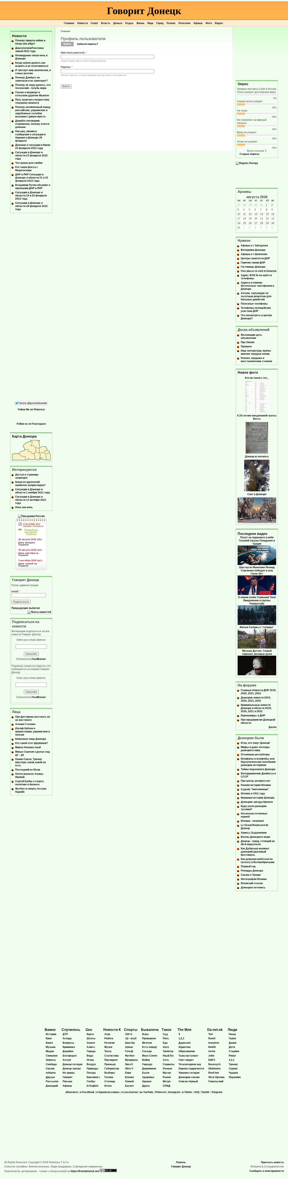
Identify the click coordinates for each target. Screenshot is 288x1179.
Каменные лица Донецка (30, 738)
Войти (67, 44)
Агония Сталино (25, 724)
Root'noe (213, 1072)
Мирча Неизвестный (28, 747)
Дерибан (68, 1051)
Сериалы (168, 1064)
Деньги (117, 23)
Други (145, 1085)
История (51, 1034)
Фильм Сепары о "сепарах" (257, 627)
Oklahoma (214, 1068)
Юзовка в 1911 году (253, 793)
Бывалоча (150, 1029)
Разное (171, 23)
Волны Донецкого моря (255, 836)
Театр (107, 1051)
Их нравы (69, 1072)
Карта (90, 1034)
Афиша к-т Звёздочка (254, 245)
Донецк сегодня (72, 1064)
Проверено (149, 1038)
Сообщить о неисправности (266, 1171)
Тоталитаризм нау (190, 1064)
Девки (232, 1042)
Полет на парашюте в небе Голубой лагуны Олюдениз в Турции (257, 540)
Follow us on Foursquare (31, 423)
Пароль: (67, 67)
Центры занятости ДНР (255, 258)
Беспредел (70, 1055)
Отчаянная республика (255, 754)
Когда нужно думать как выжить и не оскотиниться (31, 64)
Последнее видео (252, 534)
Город (160, 23)
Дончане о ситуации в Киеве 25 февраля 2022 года (32, 147)
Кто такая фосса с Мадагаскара (26, 169)
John (211, 1055)
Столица (109, 1081)
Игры (145, 1034)
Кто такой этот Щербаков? (31, 743)
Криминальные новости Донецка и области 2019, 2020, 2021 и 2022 (256, 708)
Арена (129, 1047)
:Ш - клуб (130, 1038)
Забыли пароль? (87, 44)
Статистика (111, 1055)
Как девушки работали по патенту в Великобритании (257, 861)
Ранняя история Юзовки (256, 785)
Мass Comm (149, 1055)
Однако (146, 1081)
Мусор (167, 1072)
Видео (219, 23)
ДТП (65, 1034)
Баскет (129, 1085)
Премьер (110, 1064)
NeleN (212, 1047)
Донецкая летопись (253, 887)
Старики (234, 1051)
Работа (108, 1038)
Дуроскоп (185, 1042)
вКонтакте (72, 1092)
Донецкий (52, 1085)
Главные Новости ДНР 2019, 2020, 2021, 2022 (258, 692)
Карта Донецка (24, 436)
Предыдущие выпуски (25, 608)
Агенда (67, 1038)
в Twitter (187, 1092)
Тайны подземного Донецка (258, 769)
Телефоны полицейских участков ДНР (256, 309)
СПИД (166, 1085)
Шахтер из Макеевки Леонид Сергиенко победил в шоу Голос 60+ (257, 570)
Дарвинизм (149, 1068)
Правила (246, 346)
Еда (165, 1042)
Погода (91, 1072)
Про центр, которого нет (256, 780)
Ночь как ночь (24, 507)
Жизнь (140, 23)
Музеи (108, 1047)
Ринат (232, 1055)
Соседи (147, 1051)
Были (145, 1072)
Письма (67, 1081)
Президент (111, 1059)
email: (15, 591)
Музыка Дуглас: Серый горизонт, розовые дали (257, 652)
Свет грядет (186, 1059)
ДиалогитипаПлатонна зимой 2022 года (29, 50)
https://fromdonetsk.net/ (85, 1171)
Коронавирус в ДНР (253, 715)
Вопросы (68, 1042)
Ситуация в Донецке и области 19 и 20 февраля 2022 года (31, 195)
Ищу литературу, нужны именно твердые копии (256, 352)
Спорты (130, 1029)
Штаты (91, 1038)
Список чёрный (188, 1081)
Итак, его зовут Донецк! (255, 742)
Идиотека (185, 1047)
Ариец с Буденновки (253, 832)
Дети (232, 1047)
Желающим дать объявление (251, 336)
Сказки (50, 1068)
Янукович (235, 1077)
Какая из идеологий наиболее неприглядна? (30, 484)
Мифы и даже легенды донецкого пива (255, 749)
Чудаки (233, 1072)
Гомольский (215, 1081)
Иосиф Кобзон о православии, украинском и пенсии (32, 731)
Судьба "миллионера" (255, 789)
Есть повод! (149, 1047)
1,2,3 (181, 1038)
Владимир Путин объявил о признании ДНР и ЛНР (32, 187)
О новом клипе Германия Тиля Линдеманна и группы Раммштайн (257, 600)
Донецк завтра (72, 1068)
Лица (150, 23)
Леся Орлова (216, 1077)
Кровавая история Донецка (258, 797)
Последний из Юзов (27, 769)
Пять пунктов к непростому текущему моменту (32, 101)
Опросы (51, 1059)
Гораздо (147, 1064)
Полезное (184, 23)
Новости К (112, 1029)
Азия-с (91, 1047)
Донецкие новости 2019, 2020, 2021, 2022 (256, 699)
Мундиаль (131, 1059)
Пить (166, 1038)
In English (92, 1085)
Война (146, 1059)
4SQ (196, 1092)
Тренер (233, 1064)
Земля (91, 1042)
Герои (232, 1038)
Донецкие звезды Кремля (257, 801)
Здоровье (148, 1077)
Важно (50, 1029)
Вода (90, 1055)
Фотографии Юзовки (253, 879)
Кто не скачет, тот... (257, 377)
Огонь (90, 1059)
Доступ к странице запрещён (26, 476)
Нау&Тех (168, 1055)
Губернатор (111, 1068)
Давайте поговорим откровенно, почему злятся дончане (32, 124)
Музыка (50, 1047)
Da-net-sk (215, 1029)
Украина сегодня (189, 1072)
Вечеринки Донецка (253, 249)
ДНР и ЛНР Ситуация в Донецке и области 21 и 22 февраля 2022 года (31, 177)
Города (91, 1051)
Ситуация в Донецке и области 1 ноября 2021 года (32, 491)
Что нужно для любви (28, 162)
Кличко (129, 1077)
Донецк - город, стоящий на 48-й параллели (258, 843)
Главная (69, 23)
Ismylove (213, 1042)
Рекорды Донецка (252, 870)
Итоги (108, 1085)
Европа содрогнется (191, 1068)
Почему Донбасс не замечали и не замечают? (31, 79)
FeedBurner (39, 659)
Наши (232, 1034)
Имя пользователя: (74, 52)
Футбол (130, 1055)
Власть (105, 23)
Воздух (91, 1064)
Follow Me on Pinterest (31, 409)
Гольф (129, 1051)
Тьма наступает (188, 1055)
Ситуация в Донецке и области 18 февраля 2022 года (31, 206)
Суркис (233, 1068)
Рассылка (52, 1081)
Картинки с (93, 1077)
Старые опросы (249, 154)
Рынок (167, 1077)
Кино (49, 1038)
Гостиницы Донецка (253, 266)
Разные (167, 1068)
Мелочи (147, 1042)
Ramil (211, 1038)
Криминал (69, 1047)
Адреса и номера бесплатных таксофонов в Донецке (257, 285)
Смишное (52, 1055)
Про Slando (247, 342)
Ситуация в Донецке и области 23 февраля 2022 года (31, 155)
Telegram (216, 1092)
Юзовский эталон (252, 883)
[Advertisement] (257, 53)
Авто (166, 1047)
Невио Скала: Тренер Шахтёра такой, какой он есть (30, 762)
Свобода (51, 1064)
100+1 (128, 1034)
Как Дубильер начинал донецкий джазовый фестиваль (255, 851)
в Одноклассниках (108, 1092)
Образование (187, 1051)
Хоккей (129, 1081)
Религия (109, 1042)
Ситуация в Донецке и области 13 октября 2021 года (30, 500)
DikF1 (211, 1059)
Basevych (214, 1064)
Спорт (94, 23)
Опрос (243, 84)
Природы (92, 1068)
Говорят (68, 1077)
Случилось (71, 1029)
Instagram (174, 1092)
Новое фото (248, 372)
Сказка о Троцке (251, 874)
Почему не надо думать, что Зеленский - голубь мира (33, 86)
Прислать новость (272, 1162)
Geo (89, 1029)
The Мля (184, 1029)
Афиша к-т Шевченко (254, 254)
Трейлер (168, 1051)
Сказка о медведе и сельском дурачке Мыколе (32, 94)
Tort (210, 1034)
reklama (51, 1072)
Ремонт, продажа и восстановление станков (256, 360)
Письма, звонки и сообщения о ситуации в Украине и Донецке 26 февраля (30, 136)
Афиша (198, 23)
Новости (82, 23)
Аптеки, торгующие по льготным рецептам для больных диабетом (256, 296)
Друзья (50, 1077)
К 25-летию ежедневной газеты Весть (256, 417)
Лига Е (129, 1064)
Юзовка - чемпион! (252, 820)
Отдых (129, 23)
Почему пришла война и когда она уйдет (30, 42)
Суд (165, 1034)
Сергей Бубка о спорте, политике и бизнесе (29, 783)
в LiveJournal (129, 1092)
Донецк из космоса (257, 456)
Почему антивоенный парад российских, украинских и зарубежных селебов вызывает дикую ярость (32, 112)
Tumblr (205, 1092)
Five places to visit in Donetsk (259, 271)
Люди (232, 1029)
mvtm (211, 1051)
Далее (273, 727)
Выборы (109, 1072)
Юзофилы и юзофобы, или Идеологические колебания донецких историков (258, 762)
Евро (128, 1072)
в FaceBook (87, 1092)
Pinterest (160, 1092)
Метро (167, 1081)
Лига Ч (129, 1068)
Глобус (91, 1081)
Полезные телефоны (254, 303)
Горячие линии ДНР (253, 262)
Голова (108, 1077)
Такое (166, 1029)
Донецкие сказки (189, 1077)
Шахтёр (130, 1042)
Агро (107, 1034)
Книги (49, 1042)
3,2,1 (231, 1059)
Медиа (50, 1051)
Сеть (166, 1059)
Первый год (248, 866)
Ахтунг (67, 1059)
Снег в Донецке (256, 494)
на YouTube (146, 1092)
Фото (209, 23)
